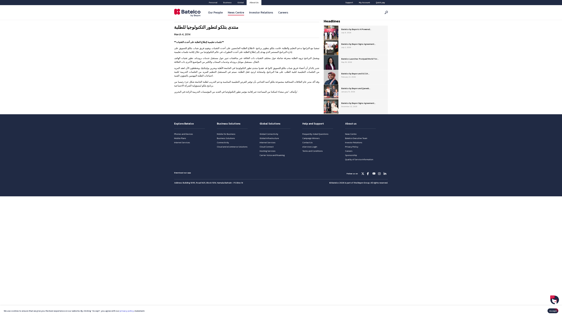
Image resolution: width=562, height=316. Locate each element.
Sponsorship (351, 155)
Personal (213, 2)
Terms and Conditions (312, 151)
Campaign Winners (311, 138)
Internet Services (182, 142)
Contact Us (307, 142)
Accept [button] (553, 310)
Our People (215, 12)
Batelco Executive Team (356, 138)
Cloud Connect (267, 146)
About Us (254, 2)
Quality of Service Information (359, 159)
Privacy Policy (351, 146)
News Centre (236, 12)
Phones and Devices (183, 134)
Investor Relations (261, 12)
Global (240, 2)
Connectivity (223, 142)
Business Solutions (226, 138)
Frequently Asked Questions (315, 134)
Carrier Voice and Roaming (272, 155)
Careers (283, 12)
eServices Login (309, 146)
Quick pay (380, 2)
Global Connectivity (269, 134)
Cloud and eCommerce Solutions (232, 146)
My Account (364, 2)
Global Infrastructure (269, 138)
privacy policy (127, 310)
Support (349, 2)
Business (227, 2)
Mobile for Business (226, 134)
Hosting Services (267, 151)
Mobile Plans (180, 138)
